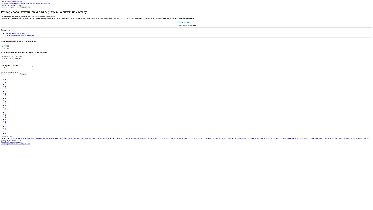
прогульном (259, 138)
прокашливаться (269, 138)
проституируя (281, 138)
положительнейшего (219, 138)
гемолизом (76, 138)
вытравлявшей (58, 138)
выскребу (39, 138)
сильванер (15, 140)
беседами (14, 138)
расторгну (338, 138)
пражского (250, 138)
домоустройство (108, 138)
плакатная (185, 138)
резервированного (349, 138)
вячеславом (68, 138)
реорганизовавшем (362, 138)
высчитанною (47, 138)
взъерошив (30, 138)
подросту (208, 138)
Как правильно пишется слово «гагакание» (20, 35)
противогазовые (292, 138)
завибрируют (119, 138)
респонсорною (5, 140)
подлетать (201, 138)
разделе (311, 138)
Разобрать (23, 74)
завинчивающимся (131, 138)
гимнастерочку (97, 138)
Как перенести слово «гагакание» (16, 33)
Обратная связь (10, 144)
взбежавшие (22, 138)
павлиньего (142, 138)
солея (21, 140)
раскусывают (329, 138)
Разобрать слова (25, 7)
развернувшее (303, 138)
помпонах (231, 138)
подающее (193, 138)
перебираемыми (175, 138)
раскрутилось (319, 138)
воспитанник (5, 138)
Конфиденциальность (23, 144)
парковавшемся (164, 138)
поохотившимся (240, 138)
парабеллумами (152, 138)
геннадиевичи (86, 138)
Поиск (3, 144)
